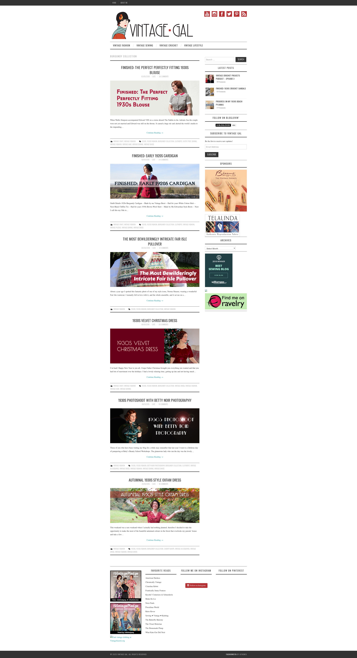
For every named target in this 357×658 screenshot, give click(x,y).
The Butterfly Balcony (154, 619)
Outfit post (187, 141)
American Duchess (152, 578)
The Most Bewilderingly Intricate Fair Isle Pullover (155, 241)
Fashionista (231, 654)
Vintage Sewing (145, 45)
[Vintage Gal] (152, 24)
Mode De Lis (150, 598)
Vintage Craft (118, 141)
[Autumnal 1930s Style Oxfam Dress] (154, 505)
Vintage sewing (137, 144)
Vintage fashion (116, 144)
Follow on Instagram (198, 585)
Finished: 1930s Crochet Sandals (231, 88)
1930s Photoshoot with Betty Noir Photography (154, 400)
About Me (123, 2)
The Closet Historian (153, 624)
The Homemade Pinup (154, 628)
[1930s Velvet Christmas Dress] (154, 346)
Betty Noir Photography (156, 465)
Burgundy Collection (166, 141)
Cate (153, 76)
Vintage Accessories (182, 548)
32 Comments (221, 91)
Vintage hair (127, 144)
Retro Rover (150, 611)
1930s (144, 141)
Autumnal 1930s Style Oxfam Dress (155, 479)
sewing (194, 141)
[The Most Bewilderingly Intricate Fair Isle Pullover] (154, 269)
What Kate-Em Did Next (155, 632)
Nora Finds (149, 603)
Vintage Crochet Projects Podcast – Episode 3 (228, 77)
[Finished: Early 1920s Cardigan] (154, 181)
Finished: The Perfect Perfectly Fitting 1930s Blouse (155, 70)
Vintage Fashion (121, 45)
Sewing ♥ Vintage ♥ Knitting (156, 615)
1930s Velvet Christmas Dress (154, 320)
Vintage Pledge (115, 227)
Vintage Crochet (169, 45)
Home (114, 2)
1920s (144, 224)
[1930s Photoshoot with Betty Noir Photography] (154, 425)
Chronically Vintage (153, 582)
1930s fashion (152, 141)
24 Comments (163, 159)
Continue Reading (155, 132)
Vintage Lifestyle (193, 45)
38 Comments (163, 76)
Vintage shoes (149, 144)
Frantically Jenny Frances (155, 590)
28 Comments (163, 324)
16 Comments (163, 484)
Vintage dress (180, 385)
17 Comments (221, 108)
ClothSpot (178, 141)
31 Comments (163, 248)
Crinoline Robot (151, 586)
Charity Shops (169, 548)
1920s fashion (152, 224)
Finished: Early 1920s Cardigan (155, 155)
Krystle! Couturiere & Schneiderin (159, 594)
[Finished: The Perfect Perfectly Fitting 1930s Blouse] (154, 98)
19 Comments (163, 404)
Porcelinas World (152, 607)
